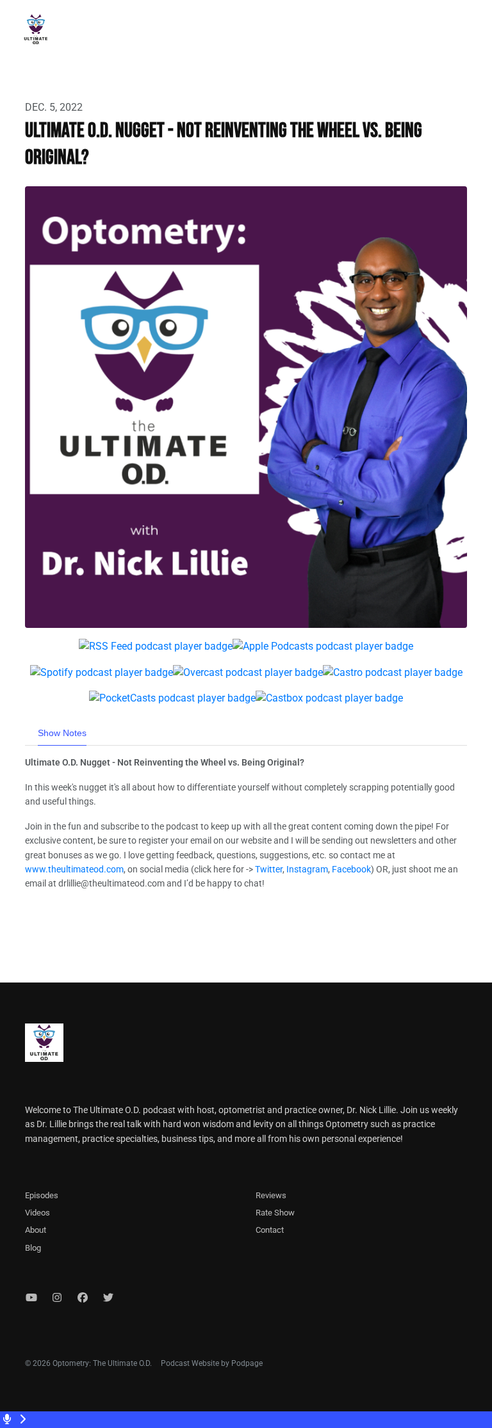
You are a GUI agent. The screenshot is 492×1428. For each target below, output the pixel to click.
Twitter (269, 869)
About (35, 1230)
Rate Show (275, 1212)
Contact (270, 1230)
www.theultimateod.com (74, 869)
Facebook (351, 869)
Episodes (41, 1195)
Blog (33, 1248)
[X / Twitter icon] (108, 1298)
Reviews (271, 1195)
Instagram (307, 869)
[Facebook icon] (82, 1298)
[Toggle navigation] (471, 32)
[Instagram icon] (57, 1298)
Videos (37, 1212)
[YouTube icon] (31, 1298)
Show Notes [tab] (62, 733)
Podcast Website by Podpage (212, 1363)
